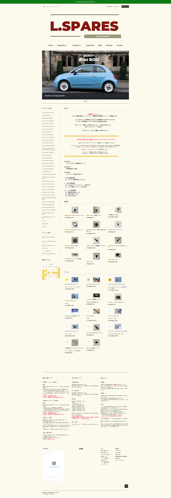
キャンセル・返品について (106, 454)
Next (127, 75)
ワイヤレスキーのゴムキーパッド (94, 332)
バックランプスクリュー (71, 300)
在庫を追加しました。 (73, 194)
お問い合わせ (86, 153)
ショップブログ (104, 464)
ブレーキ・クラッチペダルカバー (116, 302)
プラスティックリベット (116, 229)
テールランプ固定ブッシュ (95, 215)
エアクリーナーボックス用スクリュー (117, 246)
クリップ (91, 261)
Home (50, 45)
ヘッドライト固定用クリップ (93, 299)
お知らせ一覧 (103, 460)
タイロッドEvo (90, 315)
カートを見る (118, 452)
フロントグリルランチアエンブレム (116, 284)
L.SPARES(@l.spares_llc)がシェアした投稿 (54, 480)
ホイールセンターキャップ (71, 284)
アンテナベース (114, 259)
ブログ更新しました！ (73, 186)
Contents (75, 45)
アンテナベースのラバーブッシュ (75, 229)
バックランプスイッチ (113, 315)
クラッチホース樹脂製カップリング (97, 245)
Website (109, 45)
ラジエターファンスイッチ (71, 331)
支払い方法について (105, 452)
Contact (120, 45)
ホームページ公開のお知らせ (74, 174)
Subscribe (90, 45)
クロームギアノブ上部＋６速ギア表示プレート (96, 230)
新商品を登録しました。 (74, 192)
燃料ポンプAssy (114, 214)
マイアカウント (118, 450)
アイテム (126, 6)
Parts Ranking (71, 195)
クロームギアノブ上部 (72, 245)
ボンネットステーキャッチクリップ (75, 215)
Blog (100, 45)
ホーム (102, 448)
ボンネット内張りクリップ (92, 348)
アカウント (117, 6)
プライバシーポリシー (119, 460)
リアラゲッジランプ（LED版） (74, 258)
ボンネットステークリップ (92, 284)
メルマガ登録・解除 (105, 462)
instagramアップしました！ (75, 185)
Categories (61, 45)
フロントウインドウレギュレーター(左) (117, 331)
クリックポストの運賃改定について (76, 163)
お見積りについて (104, 456)
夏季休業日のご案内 (72, 168)
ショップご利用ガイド (105, 458)
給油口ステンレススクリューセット (75, 348)
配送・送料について (105, 450)
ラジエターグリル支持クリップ (72, 315)
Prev (44, 75)
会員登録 (110, 6)
